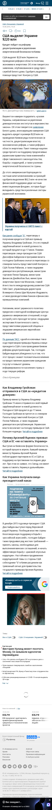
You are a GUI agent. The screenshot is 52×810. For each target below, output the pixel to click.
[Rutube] (25, 766)
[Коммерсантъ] (5, 3)
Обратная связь (32, 751)
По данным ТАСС (11, 339)
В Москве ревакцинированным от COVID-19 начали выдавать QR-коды (25, 678)
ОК (46, 17)
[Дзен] (15, 766)
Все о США (7, 637)
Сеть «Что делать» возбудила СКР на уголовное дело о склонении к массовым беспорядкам (23, 660)
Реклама (6, 757)
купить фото (41, 111)
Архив (5, 751)
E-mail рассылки (32, 757)
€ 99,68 (18, 9)
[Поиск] (42, 3)
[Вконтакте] (9, 766)
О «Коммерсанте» (10, 749)
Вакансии (6, 759)
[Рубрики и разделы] (47, 3)
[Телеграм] (4, 766)
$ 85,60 (11, 9)
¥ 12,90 (26, 9)
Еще (4, 683)
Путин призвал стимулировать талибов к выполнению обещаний (22, 666)
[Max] (30, 766)
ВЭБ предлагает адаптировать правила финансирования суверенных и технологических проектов (15, 721)
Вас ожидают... (13, 802)
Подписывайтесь (14, 587)
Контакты (7, 754)
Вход (38, 3)
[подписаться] (14, 637)
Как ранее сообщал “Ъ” (14, 235)
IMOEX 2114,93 (37, 9)
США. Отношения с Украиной (13, 24)
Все (19, 708)
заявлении (38, 127)
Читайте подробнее (32, 431)
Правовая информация (35, 754)
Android (29, 749)
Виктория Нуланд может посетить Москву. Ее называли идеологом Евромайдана (23, 652)
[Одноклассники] (20, 766)
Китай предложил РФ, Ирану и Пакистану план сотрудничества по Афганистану (25, 672)
